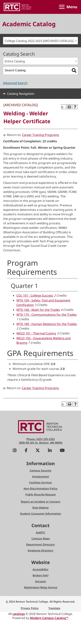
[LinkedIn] (49, 451)
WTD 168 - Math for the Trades (38, 310)
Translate (54, 608)
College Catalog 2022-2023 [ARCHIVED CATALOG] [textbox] (39, 41)
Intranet (40, 581)
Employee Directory (40, 550)
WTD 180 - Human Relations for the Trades (46, 324)
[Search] (74, 70)
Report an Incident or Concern (40, 501)
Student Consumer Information (40, 513)
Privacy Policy (30, 608)
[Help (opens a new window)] (75, 106)
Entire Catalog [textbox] (15, 61)
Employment (40, 476)
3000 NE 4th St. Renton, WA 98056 (40, 442)
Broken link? (40, 575)
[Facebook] (26, 451)
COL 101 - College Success (34, 295)
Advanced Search (15, 83)
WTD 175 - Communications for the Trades (46, 315)
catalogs (18, 614)
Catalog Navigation (20, 94)
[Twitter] (38, 451)
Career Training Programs (40, 135)
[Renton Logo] (17, 7)
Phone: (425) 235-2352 (40, 439)
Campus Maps (40, 538)
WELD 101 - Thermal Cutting (36, 333)
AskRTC (40, 532)
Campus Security (40, 470)
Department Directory (40, 544)
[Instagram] (14, 451)
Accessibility (40, 569)
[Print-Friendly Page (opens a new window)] (69, 106)
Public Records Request (40, 494)
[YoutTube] (62, 451)
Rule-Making (40, 507)
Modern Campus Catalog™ (49, 618)
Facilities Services (40, 482)
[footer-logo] (40, 426)
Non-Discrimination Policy (40, 488)
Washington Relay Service (40, 587)
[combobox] (40, 40)
